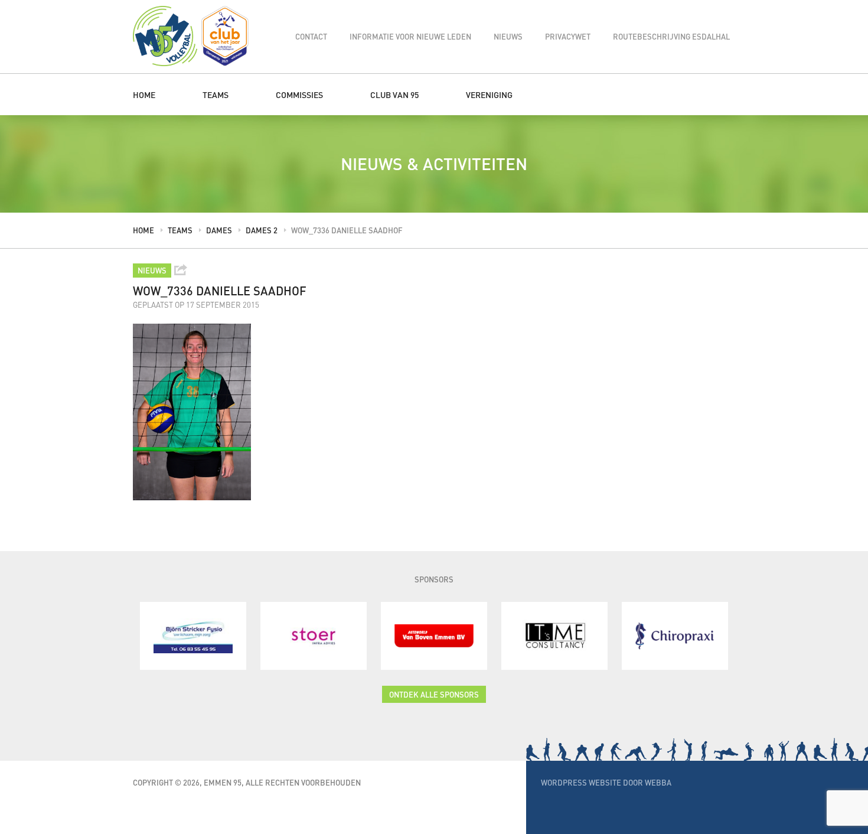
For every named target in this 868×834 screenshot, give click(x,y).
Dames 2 (262, 230)
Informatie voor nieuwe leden (410, 36)
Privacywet (567, 36)
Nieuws (508, 36)
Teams (216, 94)
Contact (311, 36)
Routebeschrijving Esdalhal (671, 36)
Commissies (299, 94)
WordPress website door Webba (606, 782)
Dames (219, 230)
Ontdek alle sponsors (434, 694)
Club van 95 (394, 94)
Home (144, 94)
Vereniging (489, 94)
